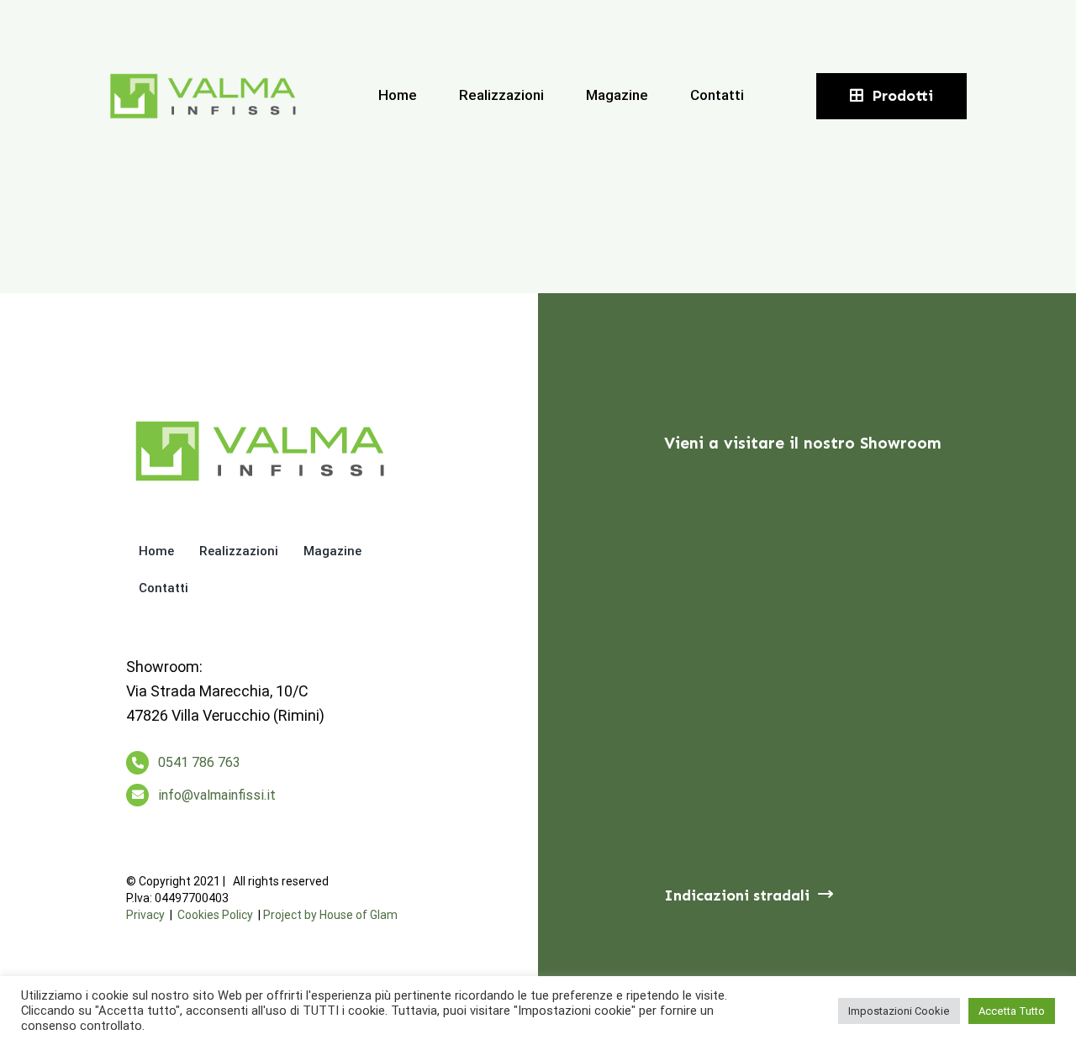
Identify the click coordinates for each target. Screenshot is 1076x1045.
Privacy (145, 915)
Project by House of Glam (330, 915)
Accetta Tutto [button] (1011, 1011)
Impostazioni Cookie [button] (899, 1011)
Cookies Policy (215, 915)
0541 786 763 (199, 762)
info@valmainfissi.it (217, 795)
